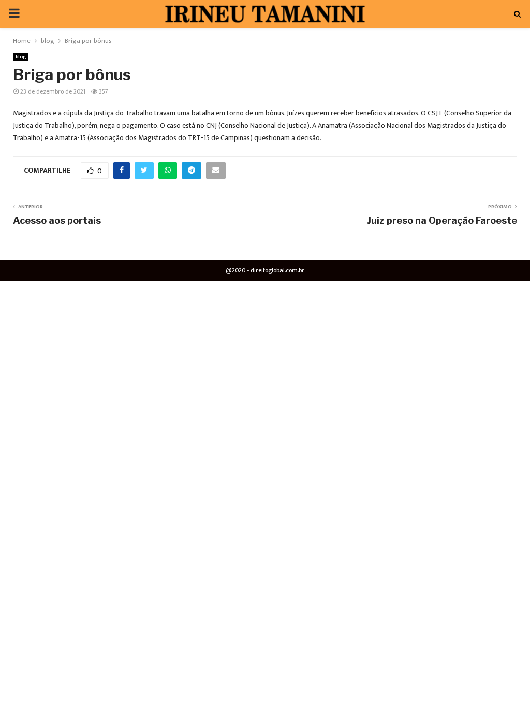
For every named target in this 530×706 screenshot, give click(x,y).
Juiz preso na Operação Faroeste (442, 220)
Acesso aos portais (57, 220)
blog (21, 57)
